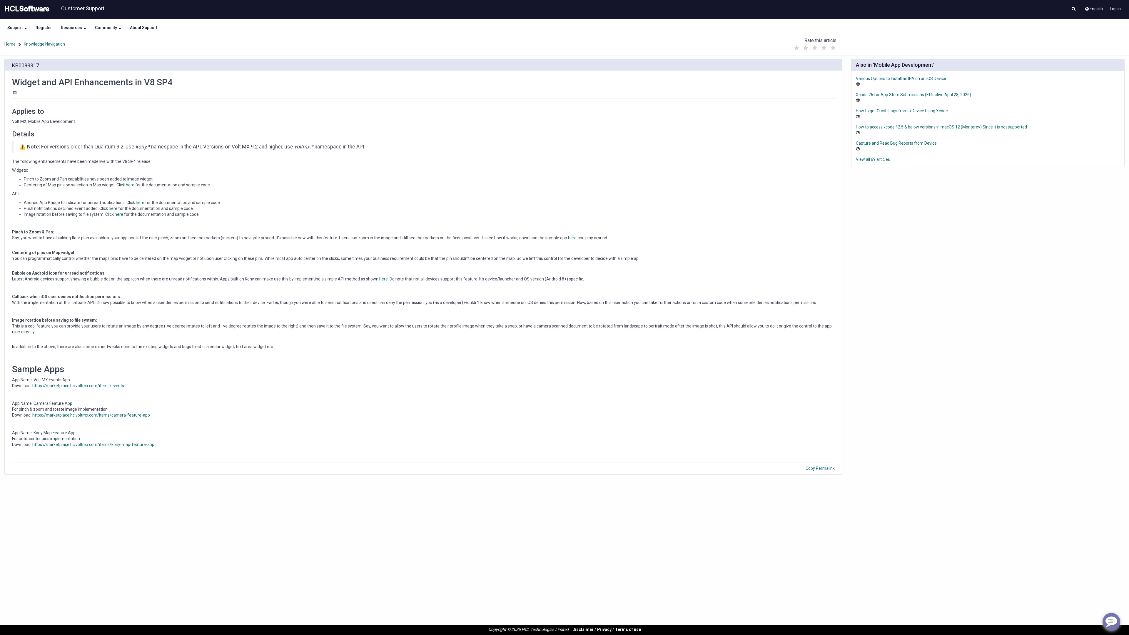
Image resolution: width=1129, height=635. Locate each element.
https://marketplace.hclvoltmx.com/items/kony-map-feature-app (93, 444)
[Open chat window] (1111, 622)
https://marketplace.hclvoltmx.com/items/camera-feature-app (91, 415)
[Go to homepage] (26, 9)
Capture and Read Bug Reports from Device (896, 143)
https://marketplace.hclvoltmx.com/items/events (78, 385)
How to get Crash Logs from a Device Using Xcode (902, 110)
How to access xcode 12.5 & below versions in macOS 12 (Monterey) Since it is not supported (941, 127)
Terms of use (628, 629)
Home (10, 44)
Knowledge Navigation (44, 44)
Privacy (604, 629)
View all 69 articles (873, 159)
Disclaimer (583, 629)
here (130, 185)
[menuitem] (1093, 7)
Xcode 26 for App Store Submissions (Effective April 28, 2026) (913, 94)
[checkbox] (796, 47)
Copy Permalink (820, 468)
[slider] (814, 46)
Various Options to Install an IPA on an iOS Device (901, 78)
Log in (1115, 8)
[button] (1073, 9)
